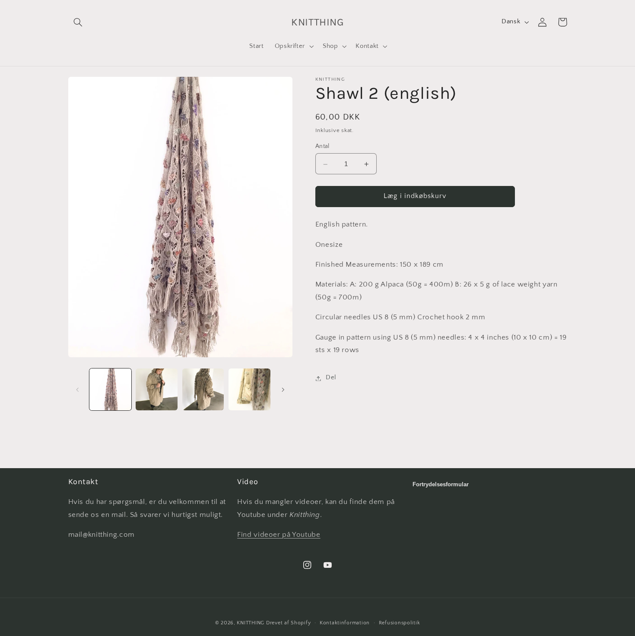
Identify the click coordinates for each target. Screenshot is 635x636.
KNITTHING (250, 623)
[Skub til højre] (282, 389)
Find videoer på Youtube (279, 534)
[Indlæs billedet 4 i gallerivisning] (249, 389)
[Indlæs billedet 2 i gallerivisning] (157, 389)
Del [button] (331, 378)
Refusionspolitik (399, 623)
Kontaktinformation (345, 623)
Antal (322, 146)
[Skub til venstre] (77, 389)
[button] (78, 22)
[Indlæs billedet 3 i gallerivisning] (203, 389)
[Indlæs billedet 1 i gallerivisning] (110, 389)
